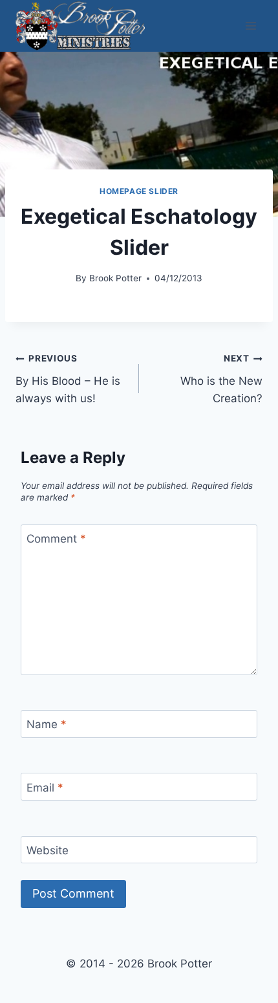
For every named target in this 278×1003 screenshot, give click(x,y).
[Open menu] (250, 26)
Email (45, 787)
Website (48, 850)
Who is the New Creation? (221, 379)
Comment (56, 538)
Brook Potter (115, 278)
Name (47, 724)
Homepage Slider (139, 191)
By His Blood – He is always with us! (68, 379)
